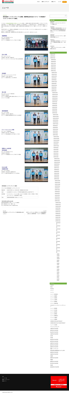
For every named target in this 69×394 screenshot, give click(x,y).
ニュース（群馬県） (54, 301)
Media (51, 286)
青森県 (51, 359)
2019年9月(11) (57, 186)
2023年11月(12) (55, 94)
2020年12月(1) (56, 158)
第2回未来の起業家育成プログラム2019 (57, 350)
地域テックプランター (45, 1)
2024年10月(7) (54, 76)
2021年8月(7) (56, 143)
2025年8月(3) (53, 61)
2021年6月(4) (56, 147)
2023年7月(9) (54, 101)
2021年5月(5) (56, 149)
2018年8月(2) (58, 209)
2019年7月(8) (57, 189)
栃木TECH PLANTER (54, 341)
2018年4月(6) (58, 217)
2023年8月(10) (54, 99)
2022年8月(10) (55, 121)
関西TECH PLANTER (54, 357)
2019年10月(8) (57, 184)
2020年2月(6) (56, 176)
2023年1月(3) (54, 112)
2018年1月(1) (58, 220)
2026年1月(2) (52, 57)
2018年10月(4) (58, 206)
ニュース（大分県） (54, 324)
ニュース (59, 1)
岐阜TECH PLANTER (54, 330)
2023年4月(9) (54, 107)
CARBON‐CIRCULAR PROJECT (56, 321)
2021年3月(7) (56, 153)
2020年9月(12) (56, 164)
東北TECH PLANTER (54, 339)
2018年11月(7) (58, 204)
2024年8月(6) (54, 79)
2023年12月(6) (54, 92)
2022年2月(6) (55, 132)
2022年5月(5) (55, 127)
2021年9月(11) (56, 142)
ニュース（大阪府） (54, 317)
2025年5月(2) (53, 65)
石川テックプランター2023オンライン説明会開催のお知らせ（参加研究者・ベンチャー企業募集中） (36, 212)
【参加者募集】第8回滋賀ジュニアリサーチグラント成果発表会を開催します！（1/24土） (58, 42)
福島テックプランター (54, 348)
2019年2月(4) (57, 198)
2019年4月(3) (57, 195)
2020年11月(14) (57, 160)
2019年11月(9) (57, 182)
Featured (51, 285)
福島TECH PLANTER (54, 346)
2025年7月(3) (53, 63)
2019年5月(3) (57, 193)
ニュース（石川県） (54, 310)
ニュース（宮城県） (54, 297)
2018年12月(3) (58, 202)
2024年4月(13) (54, 85)
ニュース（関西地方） (54, 315)
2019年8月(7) (57, 187)
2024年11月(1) (54, 74)
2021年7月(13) (56, 145)
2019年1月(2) (57, 200)
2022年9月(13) (55, 120)
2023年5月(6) (54, 105)
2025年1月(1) (53, 70)
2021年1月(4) (56, 156)
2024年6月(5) (54, 83)
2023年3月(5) (54, 109)
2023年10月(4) (54, 96)
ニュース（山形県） (54, 299)
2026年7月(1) (52, 54)
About (38, 1)
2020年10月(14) (57, 162)
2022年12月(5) (55, 114)
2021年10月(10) (56, 140)
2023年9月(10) (54, 98)
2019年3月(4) (57, 197)
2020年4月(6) (56, 173)
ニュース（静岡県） (54, 313)
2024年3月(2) (54, 87)
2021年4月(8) (56, 151)
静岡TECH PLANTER (54, 361)
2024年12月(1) (54, 72)
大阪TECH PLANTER (54, 328)
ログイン (64, 1)
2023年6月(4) (54, 103)
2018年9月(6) (58, 208)
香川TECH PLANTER (54, 363)
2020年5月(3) (56, 171)
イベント (52, 290)
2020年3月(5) (56, 175)
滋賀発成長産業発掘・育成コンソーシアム (14, 23)
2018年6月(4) (58, 213)
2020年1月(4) (56, 178)
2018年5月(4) (58, 215)
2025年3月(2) (53, 68)
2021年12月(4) (56, 136)
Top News (52, 288)
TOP (3, 376)
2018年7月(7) (58, 211)
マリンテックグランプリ (54, 326)
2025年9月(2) (53, 59)
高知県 (51, 365)
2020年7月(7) (56, 167)
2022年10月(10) (56, 118)
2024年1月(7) (54, 90)
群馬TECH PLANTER (54, 352)
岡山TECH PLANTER (54, 332)
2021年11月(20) (56, 138)
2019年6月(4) (57, 191)
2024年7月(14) (54, 81)
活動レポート (53, 1)
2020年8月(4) (56, 165)
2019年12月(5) (57, 180)
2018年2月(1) (58, 219)
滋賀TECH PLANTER (54, 343)
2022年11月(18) (55, 116)
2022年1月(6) (55, 134)
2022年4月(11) (55, 129)
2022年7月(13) (55, 123)
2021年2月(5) (56, 154)
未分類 (51, 335)
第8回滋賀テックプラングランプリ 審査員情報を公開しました (13, 212)
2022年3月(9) (55, 131)
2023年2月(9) (54, 110)
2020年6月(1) (56, 169)
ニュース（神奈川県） (54, 303)
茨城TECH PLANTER (54, 354)
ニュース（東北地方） (54, 294)
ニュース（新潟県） (54, 308)
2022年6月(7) (55, 125)
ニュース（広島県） (54, 319)
